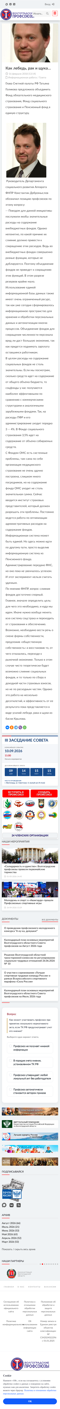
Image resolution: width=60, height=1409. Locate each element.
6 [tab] (51, 1264)
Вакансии (50, 1287)
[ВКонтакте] (7, 727)
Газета (42, 77)
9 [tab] (57, 1264)
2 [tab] (42, 1264)
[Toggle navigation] (54, 13)
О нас (21, 1287)
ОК (30, 1401)
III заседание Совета (26, 740)
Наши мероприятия (16, 841)
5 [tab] (49, 1264)
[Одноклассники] (12, 727)
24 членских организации (30, 835)
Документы (10, 919)
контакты (34, 1287)
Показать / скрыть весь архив (18, 1249)
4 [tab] (46, 1264)
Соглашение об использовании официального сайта (11, 1307)
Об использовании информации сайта (29, 1326)
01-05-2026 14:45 (14, 876)
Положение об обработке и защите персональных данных (48, 1308)
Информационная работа (22, 77)
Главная (9, 1287)
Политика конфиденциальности (11, 1323)
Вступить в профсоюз (16, 793)
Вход (47, 4)
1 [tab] (40, 1264)
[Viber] (20, 727)
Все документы (50, 920)
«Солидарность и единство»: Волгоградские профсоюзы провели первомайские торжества (29, 869)
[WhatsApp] (24, 727)
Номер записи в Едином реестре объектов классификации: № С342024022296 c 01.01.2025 (48, 1331)
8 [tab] (55, 1264)
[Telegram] (16, 727)
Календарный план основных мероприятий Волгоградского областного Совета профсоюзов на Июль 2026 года (29, 993)
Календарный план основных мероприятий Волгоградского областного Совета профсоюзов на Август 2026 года (29, 943)
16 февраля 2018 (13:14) (22, 74)
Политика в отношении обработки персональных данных (30, 1308)
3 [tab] (44, 1264)
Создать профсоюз (44, 793)
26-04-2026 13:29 (14, 908)
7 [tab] (53, 1264)
